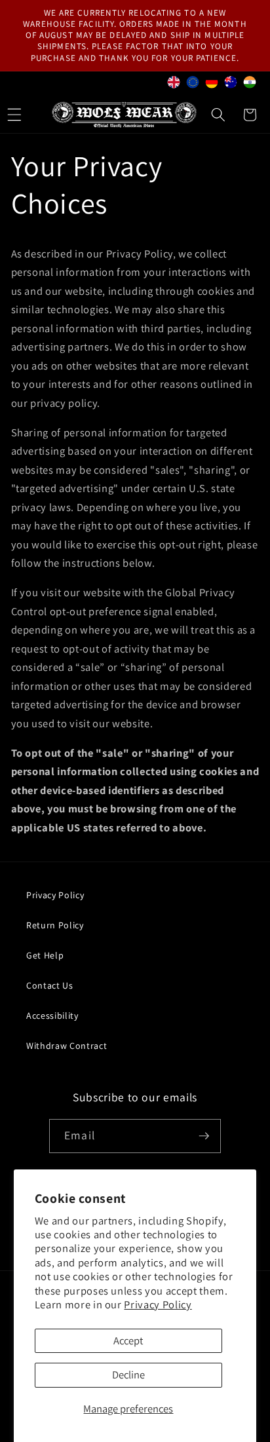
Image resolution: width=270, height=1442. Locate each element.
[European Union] (192, 84)
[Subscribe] (204, 1136)
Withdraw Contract (66, 1046)
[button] (218, 114)
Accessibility (52, 1015)
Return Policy (55, 925)
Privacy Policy (157, 1304)
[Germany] (212, 84)
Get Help (45, 955)
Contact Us (49, 985)
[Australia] (231, 84)
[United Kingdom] (173, 84)
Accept (128, 1340)
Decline (128, 1374)
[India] (250, 84)
